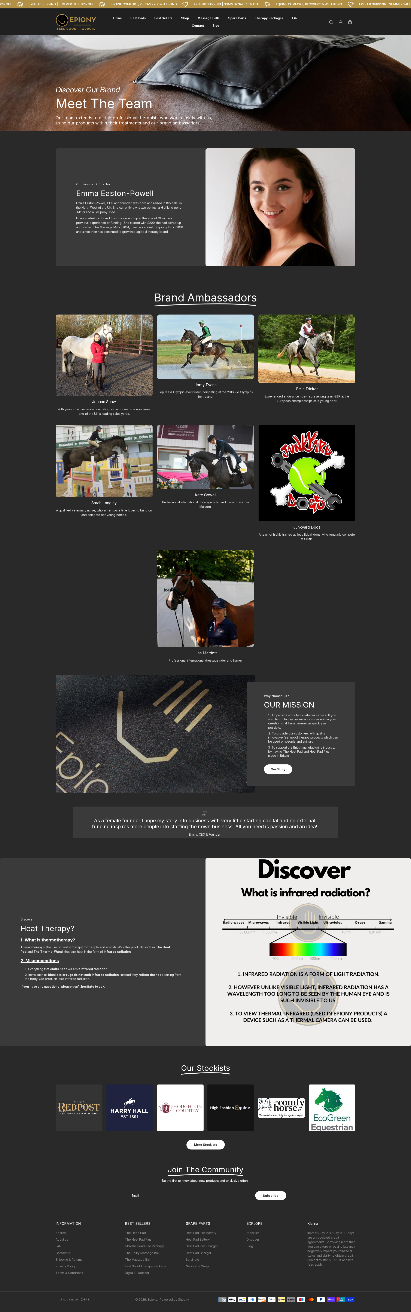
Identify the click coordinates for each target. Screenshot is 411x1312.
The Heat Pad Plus (138, 1239)
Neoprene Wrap (197, 1266)
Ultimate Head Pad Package (145, 1246)
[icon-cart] (349, 22)
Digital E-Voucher (137, 1273)
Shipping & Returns (69, 1259)
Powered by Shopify (174, 1299)
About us (62, 1239)
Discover (253, 1239)
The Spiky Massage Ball (142, 1253)
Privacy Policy (66, 1266)
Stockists (253, 1233)
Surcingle (192, 1259)
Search (61, 1233)
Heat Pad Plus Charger (202, 1246)
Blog (250, 1246)
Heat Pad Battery (198, 1239)
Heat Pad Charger (198, 1253)
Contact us (63, 1253)
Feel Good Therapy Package (145, 1266)
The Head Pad (135, 1233)
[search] (331, 22)
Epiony (152, 1299)
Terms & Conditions (69, 1273)
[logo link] (79, 1107)
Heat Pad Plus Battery (201, 1233)
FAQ (58, 1246)
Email (135, 1195)
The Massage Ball (137, 1259)
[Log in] (340, 22)
